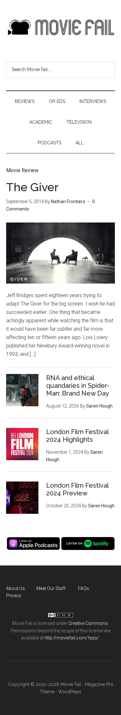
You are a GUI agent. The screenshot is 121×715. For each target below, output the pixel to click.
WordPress (69, 691)
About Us (15, 588)
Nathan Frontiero (68, 201)
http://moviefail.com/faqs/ (72, 637)
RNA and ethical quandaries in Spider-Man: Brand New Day (77, 385)
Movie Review (22, 170)
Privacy (13, 595)
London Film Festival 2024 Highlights (77, 435)
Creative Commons (88, 623)
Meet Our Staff (51, 588)
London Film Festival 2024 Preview (77, 489)
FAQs (83, 588)
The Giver (32, 187)
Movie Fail (60, 27)
